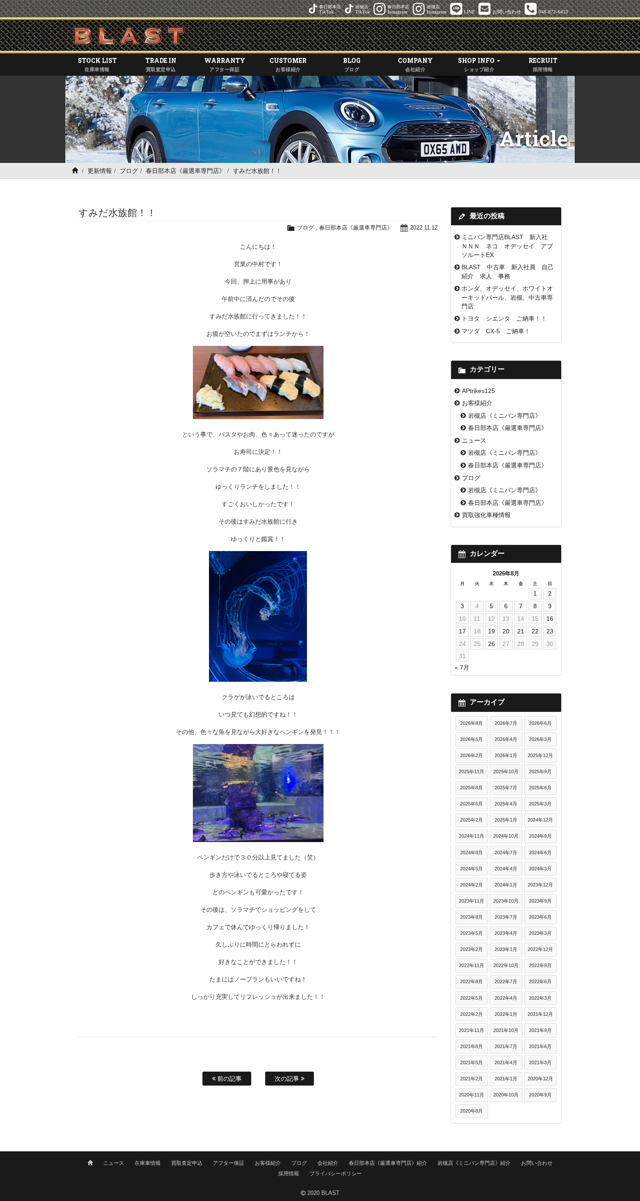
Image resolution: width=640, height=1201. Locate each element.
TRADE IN (160, 64)
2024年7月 (506, 852)
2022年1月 (506, 1014)
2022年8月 (471, 981)
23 (549, 631)
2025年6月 (540, 787)
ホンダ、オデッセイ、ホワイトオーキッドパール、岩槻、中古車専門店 (507, 297)
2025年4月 (506, 803)
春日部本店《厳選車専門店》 (185, 170)
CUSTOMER (288, 64)
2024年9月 (540, 836)
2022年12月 (540, 949)
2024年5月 (471, 868)
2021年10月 (506, 1030)
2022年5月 (471, 998)
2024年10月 (506, 836)
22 (535, 631)
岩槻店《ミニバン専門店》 (504, 415)
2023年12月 (540, 884)
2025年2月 (471, 819)
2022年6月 (540, 981)
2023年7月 (506, 917)
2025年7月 (506, 787)
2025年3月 (540, 803)
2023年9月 (540, 900)
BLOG (351, 64)
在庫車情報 (148, 1163)
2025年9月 (540, 771)
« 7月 (462, 667)
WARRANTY (224, 64)
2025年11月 (471, 771)
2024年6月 (540, 852)
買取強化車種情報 (486, 514)
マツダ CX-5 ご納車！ (495, 331)
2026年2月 (471, 755)
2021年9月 (540, 1030)
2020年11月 (471, 1094)
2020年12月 (540, 1078)
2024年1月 (506, 884)
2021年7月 (506, 1046)
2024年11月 (471, 836)
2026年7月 (506, 723)
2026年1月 (506, 755)
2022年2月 (471, 1014)
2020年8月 (471, 1110)
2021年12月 (540, 1014)
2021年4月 (506, 1062)
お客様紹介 (477, 402)
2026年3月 (540, 739)
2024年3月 (540, 868)
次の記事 (288, 1078)
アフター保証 (228, 1163)
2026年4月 (506, 739)
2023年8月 (471, 917)
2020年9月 (540, 1094)
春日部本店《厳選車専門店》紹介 (388, 1163)
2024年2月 (471, 884)
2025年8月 (471, 787)
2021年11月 (471, 1030)
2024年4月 (506, 868)
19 (491, 631)
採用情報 (288, 1174)
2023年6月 (540, 917)
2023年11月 (471, 900)
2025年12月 (540, 755)
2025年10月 (506, 771)
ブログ (129, 170)
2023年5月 (471, 933)
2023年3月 (540, 933)
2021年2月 (471, 1078)
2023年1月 (506, 949)
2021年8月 (471, 1046)
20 (505, 631)
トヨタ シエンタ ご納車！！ (504, 318)
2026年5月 (471, 739)
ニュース (474, 440)
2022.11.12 (424, 227)
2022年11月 (471, 965)
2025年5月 (471, 803)
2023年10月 (506, 900)
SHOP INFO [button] (477, 64)
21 (520, 631)
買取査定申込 (186, 1163)
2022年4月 (506, 998)
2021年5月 (471, 1062)
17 (462, 631)
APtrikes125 (478, 390)
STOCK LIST (97, 64)
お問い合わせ (536, 1163)
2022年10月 (506, 965)
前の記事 (229, 1078)
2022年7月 (506, 981)
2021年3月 (540, 1062)
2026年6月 (540, 723)
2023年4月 (506, 933)
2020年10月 (506, 1094)
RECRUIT (543, 64)
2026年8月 (471, 723)
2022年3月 (540, 998)
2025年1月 (506, 819)
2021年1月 (506, 1078)
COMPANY (415, 64)
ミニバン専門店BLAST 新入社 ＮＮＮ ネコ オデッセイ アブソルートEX (507, 245)
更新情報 (100, 170)
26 (491, 643)
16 (549, 618)
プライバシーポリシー (336, 1174)
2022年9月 (540, 965)
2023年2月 (471, 949)
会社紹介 (327, 1163)
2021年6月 (540, 1046)
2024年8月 (471, 852)
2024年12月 (540, 819)
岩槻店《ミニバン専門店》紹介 (474, 1163)
